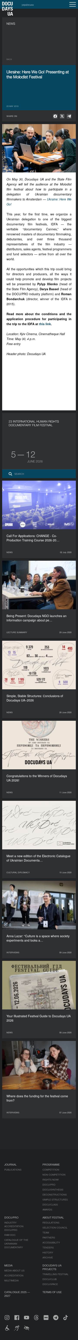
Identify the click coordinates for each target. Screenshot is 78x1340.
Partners (48, 1237)
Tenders (48, 1247)
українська (28, 4)
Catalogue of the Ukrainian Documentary (16, 1243)
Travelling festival (55, 1274)
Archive (47, 1257)
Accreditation (13, 1275)
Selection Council (54, 1227)
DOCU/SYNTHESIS (52, 1189)
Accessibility (51, 1242)
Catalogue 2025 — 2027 (17, 1293)
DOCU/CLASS (50, 1204)
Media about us (14, 1270)
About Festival (53, 1217)
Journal (10, 1164)
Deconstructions (54, 1194)
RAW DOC (10, 1235)
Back (9, 59)
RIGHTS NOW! (50, 1179)
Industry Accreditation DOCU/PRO (13, 1226)
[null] (55, 116)
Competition (50, 1169)
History (47, 1252)
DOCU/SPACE (50, 1284)
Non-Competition (53, 1174)
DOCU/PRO (48, 1184)
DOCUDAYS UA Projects (52, 1267)
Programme (51, 1164)
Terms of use (52, 1292)
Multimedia (11, 1280)
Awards (47, 1209)
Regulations (50, 1222)
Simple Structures (55, 1199)
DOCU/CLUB (49, 1279)
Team (45, 1232)
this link (45, 324)
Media (8, 1265)
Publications (12, 1169)
